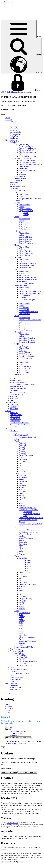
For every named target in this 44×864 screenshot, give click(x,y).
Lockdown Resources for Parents (31, 518)
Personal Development (27, 170)
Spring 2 (22, 449)
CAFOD (22, 659)
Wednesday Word (20, 178)
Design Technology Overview (30, 293)
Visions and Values (16, 124)
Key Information (11, 140)
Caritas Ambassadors (17, 651)
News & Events (11, 403)
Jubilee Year (14, 136)
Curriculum (14, 188)
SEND (12, 378)
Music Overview (25, 326)
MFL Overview (24, 368)
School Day (14, 396)
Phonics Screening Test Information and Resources (28, 509)
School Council (15, 649)
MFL (16, 360)
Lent (20, 483)
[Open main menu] (19, 29)
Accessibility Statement (18, 731)
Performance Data (16, 386)
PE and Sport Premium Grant (24, 384)
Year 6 (16, 611)
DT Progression (24, 295)
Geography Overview (27, 265)
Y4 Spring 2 (27, 566)
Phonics (17, 201)
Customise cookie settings (27, 772)
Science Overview (25, 239)
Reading (26, 213)
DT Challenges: (29, 300)
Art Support (23, 281)
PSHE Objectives (25, 352)
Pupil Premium (15, 380)
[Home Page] (16, 92)
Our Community (11, 683)
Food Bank (23, 655)
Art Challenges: (29, 283)
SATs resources (24, 613)
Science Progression (26, 243)
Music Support (24, 328)
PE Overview (24, 310)
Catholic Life (14, 142)
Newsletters (14, 409)
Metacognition (19, 190)
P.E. (15, 302)
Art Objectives (24, 275)
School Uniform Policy (18, 427)
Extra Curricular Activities (19, 423)
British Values (19, 374)
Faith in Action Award (27, 160)
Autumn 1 (22, 443)
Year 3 (16, 528)
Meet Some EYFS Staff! (27, 437)
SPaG (21, 619)
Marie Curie (23, 657)
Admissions (14, 182)
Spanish (22, 506)
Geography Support (26, 267)
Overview (22, 475)
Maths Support (24, 229)
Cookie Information (17, 733)
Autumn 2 (22, 445)
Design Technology (21, 285)
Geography (18, 257)
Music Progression (25, 330)
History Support (24, 255)
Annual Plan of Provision (28, 148)
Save (20, 862)
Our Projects (18, 653)
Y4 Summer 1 (28, 568)
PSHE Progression (25, 358)
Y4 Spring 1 (27, 564)
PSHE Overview (25, 354)
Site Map (8, 727)
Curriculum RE (19, 176)
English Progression (26, 211)
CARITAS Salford (25, 665)
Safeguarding (14, 126)
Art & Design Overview (27, 277)
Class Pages (14, 431)
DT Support (23, 298)
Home (7, 118)
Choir (12, 675)
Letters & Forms (16, 415)
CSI (11, 401)
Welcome (13, 122)
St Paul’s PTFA (15, 687)
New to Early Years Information (21, 425)
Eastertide (22, 485)
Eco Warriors (14, 671)
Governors (13, 130)
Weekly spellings (25, 534)
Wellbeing (22, 174)
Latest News (14, 405)
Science (17, 231)
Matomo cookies (12, 823)
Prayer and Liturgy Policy (28, 156)
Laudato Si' (18, 180)
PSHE (16, 344)
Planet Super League (21, 673)
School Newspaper (16, 677)
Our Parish (14, 138)
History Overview (25, 251)
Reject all (5, 772)
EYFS (16, 376)
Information (27, 512)
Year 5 (16, 592)
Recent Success (24, 314)
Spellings (22, 471)
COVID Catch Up (16, 394)
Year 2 (16, 473)
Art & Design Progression (28, 279)
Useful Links (14, 685)
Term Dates (14, 413)
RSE (20, 172)
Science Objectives (25, 237)
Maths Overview (25, 223)
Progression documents (27, 342)
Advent (21, 479)
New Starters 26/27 (21, 435)
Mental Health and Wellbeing (24, 647)
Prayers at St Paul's (25, 146)
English (17, 203)
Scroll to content (7, 2)
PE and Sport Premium (18, 382)
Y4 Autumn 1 (28, 560)
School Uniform (15, 399)
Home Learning (24, 572)
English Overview (25, 209)
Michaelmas (23, 477)
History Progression (26, 253)
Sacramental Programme (27, 162)
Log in (7, 693)
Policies (12, 184)
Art (15, 269)
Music (16, 316)
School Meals (15, 417)
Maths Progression (25, 227)
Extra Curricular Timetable (28, 312)
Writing (26, 215)
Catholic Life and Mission (23, 158)
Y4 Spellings (23, 558)
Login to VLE (15, 681)
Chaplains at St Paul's (26, 150)
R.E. (16, 192)
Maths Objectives (25, 225)
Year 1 (16, 441)
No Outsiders (23, 346)
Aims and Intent (24, 194)
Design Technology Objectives (30, 291)
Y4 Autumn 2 (28, 562)
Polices (21, 364)
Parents (8, 411)
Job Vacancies (15, 134)
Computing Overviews (27, 340)
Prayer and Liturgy (21, 144)
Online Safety (15, 421)
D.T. (20, 502)
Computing (18, 332)
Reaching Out (15, 689)
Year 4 (16, 556)
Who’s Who (14, 128)
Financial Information (17, 392)
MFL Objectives (25, 366)
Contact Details (15, 132)
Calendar (13, 407)
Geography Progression (27, 263)
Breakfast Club (15, 419)
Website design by (16, 743)
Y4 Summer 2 (28, 570)
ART (21, 546)
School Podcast (15, 679)
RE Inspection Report (17, 186)
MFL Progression (25, 370)
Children (8, 429)
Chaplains (13, 667)
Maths (16, 217)
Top (3, 747)
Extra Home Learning (27, 356)
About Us (8, 120)
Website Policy (15, 735)
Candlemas (23, 481)
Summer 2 (22, 453)
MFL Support (24, 372)
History (17, 245)
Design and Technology (27, 584)
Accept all (13, 772)
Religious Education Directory (30, 199)
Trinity (21, 487)
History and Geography (27, 637)
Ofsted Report (15, 390)
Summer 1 (22, 451)
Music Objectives (25, 324)
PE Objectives (24, 308)
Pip (15, 433)
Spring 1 (22, 447)
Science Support (25, 241)
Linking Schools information (29, 532)
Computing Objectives (27, 338)
